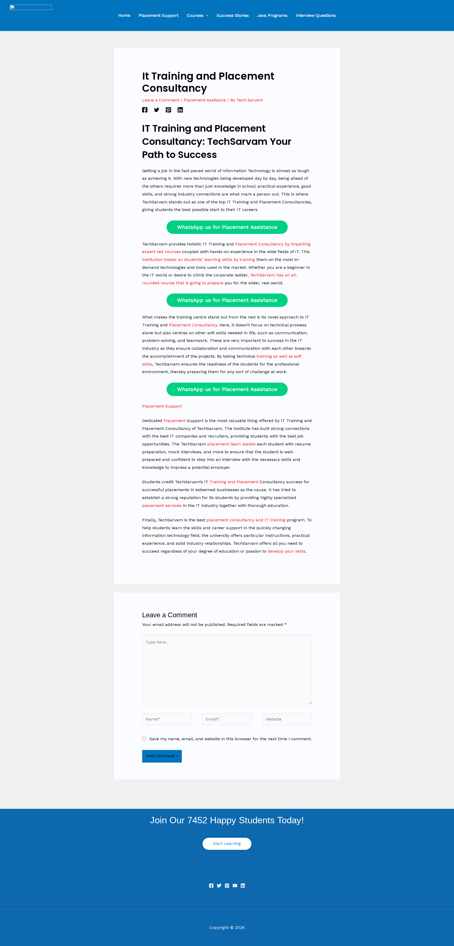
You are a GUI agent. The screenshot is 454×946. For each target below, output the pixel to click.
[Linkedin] (180, 109)
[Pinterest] (168, 109)
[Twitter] (156, 109)
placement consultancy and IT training (246, 519)
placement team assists (231, 443)
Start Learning (227, 843)
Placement (174, 420)
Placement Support (162, 406)
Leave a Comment (160, 99)
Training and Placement (234, 481)
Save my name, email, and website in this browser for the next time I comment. (230, 738)
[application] (206, 15)
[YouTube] (235, 885)
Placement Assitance (205, 99)
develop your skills (287, 551)
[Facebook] (144, 109)
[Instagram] (227, 885)
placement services (162, 505)
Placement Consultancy (193, 324)
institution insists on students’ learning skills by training (198, 259)
